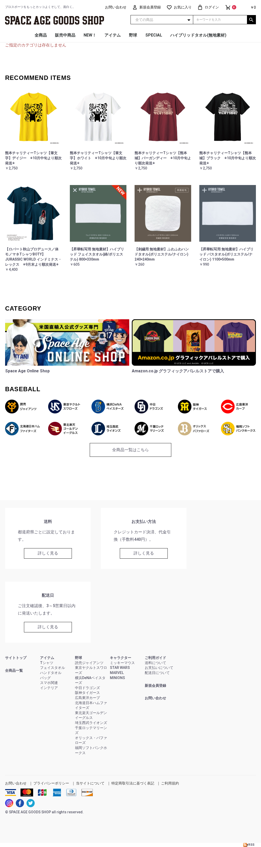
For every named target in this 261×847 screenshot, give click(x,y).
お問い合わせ (155, 698)
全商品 (41, 35)
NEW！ (90, 35)
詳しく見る (48, 553)
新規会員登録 (155, 685)
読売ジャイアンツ (89, 663)
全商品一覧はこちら (130, 449)
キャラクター (120, 658)
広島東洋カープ (87, 698)
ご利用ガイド (155, 658)
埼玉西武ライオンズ (91, 723)
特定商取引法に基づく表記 (132, 783)
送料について (155, 663)
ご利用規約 (170, 783)
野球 (133, 35)
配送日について (157, 673)
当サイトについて (90, 783)
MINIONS (117, 678)
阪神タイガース (87, 693)
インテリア (49, 688)
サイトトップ (16, 658)
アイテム (113, 35)
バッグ (45, 678)
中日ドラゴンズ (87, 688)
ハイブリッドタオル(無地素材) (198, 35)
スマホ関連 (49, 683)
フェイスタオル (52, 668)
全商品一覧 (14, 670)
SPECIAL (153, 35)
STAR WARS (120, 668)
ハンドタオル (50, 673)
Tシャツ (46, 663)
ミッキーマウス (122, 663)
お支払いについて (159, 668)
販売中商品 (65, 35)
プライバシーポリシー (51, 783)
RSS (251, 844)
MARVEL (117, 673)
